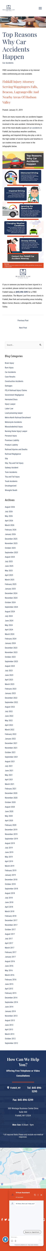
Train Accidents (11, 472)
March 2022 (9, 729)
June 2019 (9, 852)
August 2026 (10, 507)
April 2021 (9, 779)
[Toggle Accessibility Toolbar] (5, 1239)
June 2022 (9, 716)
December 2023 (11, 648)
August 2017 (10, 934)
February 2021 (10, 789)
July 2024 (9, 616)
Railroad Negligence (13, 454)
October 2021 (10, 752)
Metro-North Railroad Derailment (18, 417)
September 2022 (11, 702)
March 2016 (9, 975)
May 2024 (9, 625)
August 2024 (10, 611)
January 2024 (10, 643)
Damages (8, 386)
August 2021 (10, 761)
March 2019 (9, 866)
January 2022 (10, 739)
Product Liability (11, 445)
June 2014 (9, 1007)
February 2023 (10, 689)
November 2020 (11, 798)
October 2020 (10, 802)
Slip (6, 458)
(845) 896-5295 (22, 292)
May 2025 (9, 570)
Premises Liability (12, 440)
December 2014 (11, 997)
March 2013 (9, 1034)
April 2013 (9, 1029)
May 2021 (9, 775)
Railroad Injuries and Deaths (16, 449)
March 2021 (9, 784)
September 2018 (11, 889)
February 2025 (10, 584)
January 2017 (10, 957)
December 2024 (11, 593)
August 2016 (10, 961)
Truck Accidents (11, 481)
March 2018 (9, 911)
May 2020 (9, 816)
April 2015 (9, 989)
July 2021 (9, 766)
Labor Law (9, 408)
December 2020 (11, 793)
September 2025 (11, 552)
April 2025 (9, 575)
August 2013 (10, 1020)
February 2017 (10, 952)
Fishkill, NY (15, 1088)
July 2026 (9, 511)
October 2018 (10, 884)
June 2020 (9, 811)
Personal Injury (11, 436)
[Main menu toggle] (40, 8)
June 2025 (9, 566)
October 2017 (10, 929)
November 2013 (11, 1016)
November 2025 (11, 543)
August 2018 (10, 893)
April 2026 (9, 520)
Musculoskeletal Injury (14, 426)
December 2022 (11, 698)
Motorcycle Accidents (13, 422)
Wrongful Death (11, 490)
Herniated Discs (11, 399)
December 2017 (11, 920)
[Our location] (43, 1220)
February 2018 (10, 916)
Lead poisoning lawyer (14, 413)
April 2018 (9, 907)
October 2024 (10, 602)
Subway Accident (11, 467)
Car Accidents (7, 63)
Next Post (23, 328)
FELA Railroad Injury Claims (16, 390)
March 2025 (9, 580)
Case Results (10, 377)
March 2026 (9, 525)
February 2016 (10, 979)
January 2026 (10, 534)
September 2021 (11, 757)
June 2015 (9, 984)
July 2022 (9, 711)
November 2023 (11, 652)
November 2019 (11, 834)
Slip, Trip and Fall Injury (14, 463)
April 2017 (9, 943)
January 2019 (10, 875)
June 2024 (9, 620)
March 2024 (9, 634)
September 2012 (11, 1043)
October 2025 (10, 548)
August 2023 (10, 666)
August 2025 (10, 557)
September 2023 (11, 661)
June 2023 (9, 675)
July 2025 (9, 561)
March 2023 (9, 684)
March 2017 (9, 948)
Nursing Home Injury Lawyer (16, 431)
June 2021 (9, 770)
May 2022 (9, 720)
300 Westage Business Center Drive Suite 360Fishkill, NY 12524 (23, 1112)
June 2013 (9, 1025)
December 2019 (11, 829)
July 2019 (9, 848)
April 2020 (9, 820)
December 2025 (11, 539)
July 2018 (9, 898)
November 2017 (11, 925)
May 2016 (9, 970)
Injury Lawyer (10, 404)
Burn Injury (9, 367)
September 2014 (11, 1002)
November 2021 (11, 748)
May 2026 (9, 516)
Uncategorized (10, 486)
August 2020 (10, 807)
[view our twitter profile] (5, 1220)
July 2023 (9, 670)
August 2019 (10, 843)
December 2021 (11, 743)
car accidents (34, 128)
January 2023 (10, 693)
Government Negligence (14, 395)
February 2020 (10, 825)
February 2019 (10, 870)
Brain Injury (9, 363)
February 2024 (10, 639)
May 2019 (9, 857)
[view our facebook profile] (2, 1220)
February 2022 (10, 734)
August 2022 (10, 707)
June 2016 (9, 966)
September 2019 (11, 839)
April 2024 (9, 629)
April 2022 (9, 725)
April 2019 (9, 861)
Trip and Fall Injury (12, 477)
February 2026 (10, 530)
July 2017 (9, 938)
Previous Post (23, 320)
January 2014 (10, 1011)
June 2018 (9, 902)
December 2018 (11, 879)
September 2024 (11, 607)
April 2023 (9, 680)
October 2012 (10, 1038)
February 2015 (10, 993)
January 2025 (10, 589)
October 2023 (10, 657)
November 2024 (11, 598)
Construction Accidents (14, 381)
